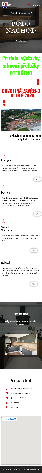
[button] (2, 344)
